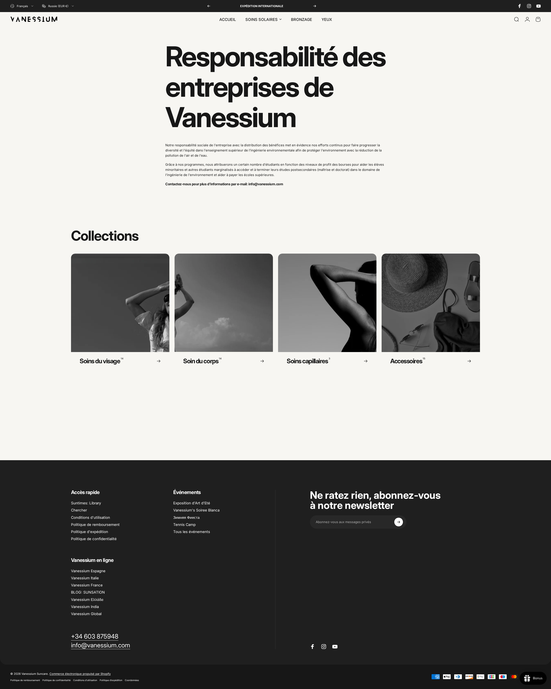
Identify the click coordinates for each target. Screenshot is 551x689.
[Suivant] (314, 6)
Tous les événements (191, 532)
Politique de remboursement (95, 524)
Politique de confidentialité (94, 539)
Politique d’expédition (111, 680)
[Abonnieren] (398, 522)
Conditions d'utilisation (90, 517)
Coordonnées (132, 680)
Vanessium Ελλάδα (87, 599)
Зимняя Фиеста (186, 517)
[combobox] (22, 6)
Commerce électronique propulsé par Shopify (80, 673)
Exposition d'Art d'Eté (191, 503)
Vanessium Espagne (88, 571)
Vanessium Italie (85, 578)
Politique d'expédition (89, 532)
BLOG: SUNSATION (88, 592)
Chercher (79, 510)
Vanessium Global (86, 614)
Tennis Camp (184, 524)
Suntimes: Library (86, 503)
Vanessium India (85, 607)
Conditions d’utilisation (85, 680)
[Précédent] (209, 6)
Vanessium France (87, 585)
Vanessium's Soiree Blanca (196, 510)
